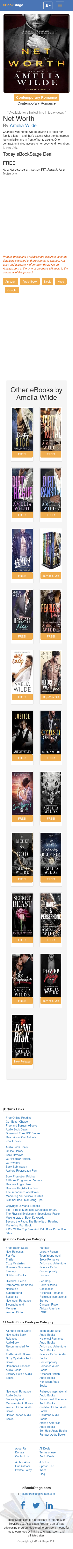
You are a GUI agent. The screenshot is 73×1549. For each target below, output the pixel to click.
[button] (10, 281)
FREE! (10, 162)
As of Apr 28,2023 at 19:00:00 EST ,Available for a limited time (34, 171)
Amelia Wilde (23, 125)
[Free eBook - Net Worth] (36, 53)
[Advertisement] (36, 214)
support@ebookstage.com (38, 1494)
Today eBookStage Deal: (28, 153)
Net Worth (18, 118)
